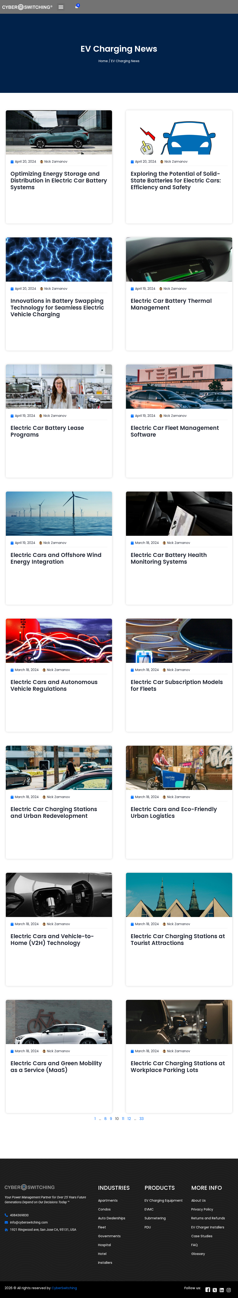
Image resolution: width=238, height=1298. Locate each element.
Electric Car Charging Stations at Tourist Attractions (178, 939)
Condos (104, 1209)
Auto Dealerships (111, 1218)
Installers (105, 1262)
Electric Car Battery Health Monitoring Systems (169, 558)
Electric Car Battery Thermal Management (171, 304)
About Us (198, 1200)
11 (123, 1118)
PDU (148, 1227)
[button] (61, 7)
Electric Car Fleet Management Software (175, 431)
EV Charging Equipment (164, 1200)
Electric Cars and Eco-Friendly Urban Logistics (174, 812)
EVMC (149, 1209)
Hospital (104, 1245)
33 (141, 1118)
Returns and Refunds (208, 1218)
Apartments (108, 1200)
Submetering (155, 1218)
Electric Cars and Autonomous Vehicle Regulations (54, 685)
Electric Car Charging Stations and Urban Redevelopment (53, 812)
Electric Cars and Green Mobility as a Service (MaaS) (56, 1066)
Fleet (102, 1227)
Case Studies (201, 1236)
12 (129, 1118)
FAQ (194, 1245)
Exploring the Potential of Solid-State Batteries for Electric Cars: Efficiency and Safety (176, 180)
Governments (109, 1236)
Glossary (198, 1253)
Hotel (102, 1253)
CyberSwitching (64, 1288)
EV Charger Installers (207, 1227)
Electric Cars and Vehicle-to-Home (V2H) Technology (52, 939)
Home (103, 61)
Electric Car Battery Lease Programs (47, 431)
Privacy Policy (202, 1209)
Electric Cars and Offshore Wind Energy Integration (56, 558)
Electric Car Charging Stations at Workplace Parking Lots (178, 1066)
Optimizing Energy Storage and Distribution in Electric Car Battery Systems (58, 180)
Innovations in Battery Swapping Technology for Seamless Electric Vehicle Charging (57, 307)
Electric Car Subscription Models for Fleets (177, 685)
